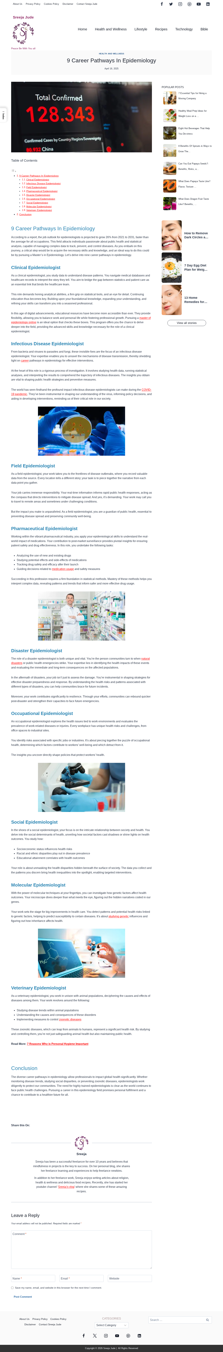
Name (17, 1278)
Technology (184, 29)
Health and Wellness (111, 29)
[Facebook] (162, 4)
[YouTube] (199, 4)
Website (114, 1278)
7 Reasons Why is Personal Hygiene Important (57, 1043)
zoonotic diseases (70, 1019)
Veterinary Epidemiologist (39, 210)
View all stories (187, 323)
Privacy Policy (33, 4)
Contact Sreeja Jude (87, 4)
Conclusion (25, 214)
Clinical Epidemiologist (37, 179)
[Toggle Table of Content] (13, 171)
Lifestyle (140, 29)
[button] (3, 115)
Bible (204, 29)
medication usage (63, 568)
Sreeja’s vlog (66, 1186)
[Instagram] (180, 4)
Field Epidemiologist (36, 187)
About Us (17, 4)
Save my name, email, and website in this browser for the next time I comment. (58, 1287)
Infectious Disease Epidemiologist (43, 183)
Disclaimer (68, 4)
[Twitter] (171, 4)
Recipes (161, 29)
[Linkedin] (208, 4)
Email (65, 1278)
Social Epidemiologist (37, 202)
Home (82, 29)
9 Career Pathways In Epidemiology (39, 175)
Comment (19, 1233)
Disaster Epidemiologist (38, 195)
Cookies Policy (51, 4)
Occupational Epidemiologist (40, 199)
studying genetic (119, 916)
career (25, 360)
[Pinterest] (189, 4)
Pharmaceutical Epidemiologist (41, 191)
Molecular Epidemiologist (39, 206)
